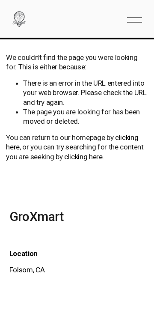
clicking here (83, 156)
